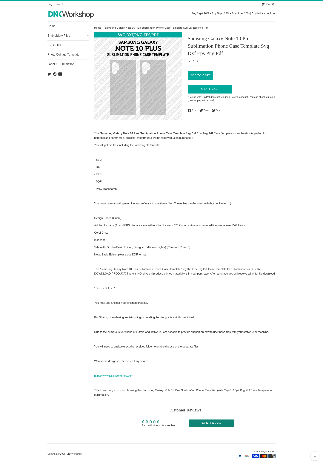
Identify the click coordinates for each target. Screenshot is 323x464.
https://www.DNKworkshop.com (113, 375)
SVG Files (68, 45)
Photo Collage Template (63, 54)
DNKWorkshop (74, 454)
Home (51, 26)
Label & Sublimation (60, 64)
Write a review (211, 423)
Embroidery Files (68, 35)
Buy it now (209, 89)
